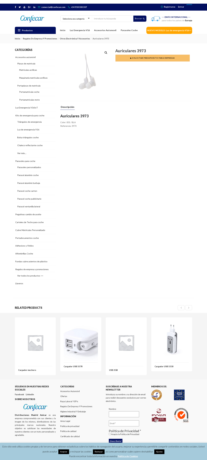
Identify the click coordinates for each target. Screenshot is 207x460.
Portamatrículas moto (29, 99)
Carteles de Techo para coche (29, 222)
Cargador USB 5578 (73, 366)
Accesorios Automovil (105, 30)
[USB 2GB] (126, 322)
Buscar (139, 18)
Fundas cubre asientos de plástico (31, 261)
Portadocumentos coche (27, 238)
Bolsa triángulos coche (28, 137)
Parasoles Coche (129, 30)
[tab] (67, 108)
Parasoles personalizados (29, 167)
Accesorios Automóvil (70, 391)
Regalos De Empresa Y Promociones (76, 406)
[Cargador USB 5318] (172, 322)
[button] (106, 52)
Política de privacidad (69, 426)
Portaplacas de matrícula (28, 85)
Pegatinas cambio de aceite (28, 214)
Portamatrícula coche (29, 92)
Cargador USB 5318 (164, 366)
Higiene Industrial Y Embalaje (73, 411)
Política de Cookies (128, 456)
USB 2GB (113, 370)
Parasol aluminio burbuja (28, 183)
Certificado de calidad (70, 436)
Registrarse (169, 7)
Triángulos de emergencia (29, 122)
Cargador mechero (27, 370)
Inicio (62, 30)
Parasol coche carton (27, 191)
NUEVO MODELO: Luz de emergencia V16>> (169, 30)
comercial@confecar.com (53, 7)
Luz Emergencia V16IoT (26, 107)
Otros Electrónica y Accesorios (75, 38)
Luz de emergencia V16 (28, 129)
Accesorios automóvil (25, 57)
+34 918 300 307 (79, 7)
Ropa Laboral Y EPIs (69, 401)
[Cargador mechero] (35, 322)
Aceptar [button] (63, 451)
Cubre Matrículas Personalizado (30, 230)
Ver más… (21, 153)
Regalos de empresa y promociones (40, 38)
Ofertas (63, 396)
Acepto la (125, 434)
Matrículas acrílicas (28, 70)
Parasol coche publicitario (29, 198)
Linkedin (30, 394)
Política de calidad (68, 431)
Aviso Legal (65, 421)
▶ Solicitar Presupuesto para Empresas (152, 58)
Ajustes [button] (159, 451)
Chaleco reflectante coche (30, 145)
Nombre (112, 409)
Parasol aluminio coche (28, 175)
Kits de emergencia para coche (29, 115)
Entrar (181, 7)
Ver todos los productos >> (30, 275)
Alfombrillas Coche (24, 253)
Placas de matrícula (26, 63)
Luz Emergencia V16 (80, 30)
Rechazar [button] (99, 451)
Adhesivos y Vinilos (24, 245)
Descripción (67, 107)
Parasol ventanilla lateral (28, 206)
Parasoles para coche (25, 161)
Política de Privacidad (129, 434)
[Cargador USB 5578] (81, 322)
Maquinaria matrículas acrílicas (33, 77)
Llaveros (19, 283)
